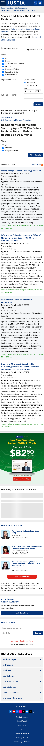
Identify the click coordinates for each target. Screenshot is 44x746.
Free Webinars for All (11, 525)
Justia (3, 8)
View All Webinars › (22, 576)
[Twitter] (30, 711)
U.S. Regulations (21, 8)
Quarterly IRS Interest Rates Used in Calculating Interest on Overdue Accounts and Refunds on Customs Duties (20, 367)
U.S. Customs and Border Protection (16, 120)
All (6, 58)
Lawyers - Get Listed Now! (22, 641)
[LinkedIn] (10, 711)
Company (22, 725)
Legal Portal (22, 721)
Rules (7, 61)
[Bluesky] (27, 711)
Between (31, 82)
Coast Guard (6, 117)
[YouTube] (14, 711)
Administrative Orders (14, 64)
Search (38, 104)
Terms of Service (22, 733)
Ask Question (22, 613)
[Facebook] (17, 711)
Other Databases (11, 692)
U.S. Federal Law (10, 681)
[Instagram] (20, 711)
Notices (8, 66)
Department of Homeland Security (13, 10)
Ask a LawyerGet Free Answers (10, 600)
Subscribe (36, 164)
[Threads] (23, 711)
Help (22, 729)
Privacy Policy (22, 738)
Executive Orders (12, 72)
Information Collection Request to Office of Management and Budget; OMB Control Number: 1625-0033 (21, 238)
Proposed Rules (12, 69)
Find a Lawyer (8, 622)
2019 (28, 10)
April (33, 10)
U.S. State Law (9, 687)
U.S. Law (10, 8)
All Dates (31, 79)
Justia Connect (22, 717)
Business (7, 670)
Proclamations (11, 74)
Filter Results (35, 155)
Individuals (8, 665)
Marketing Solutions (12, 698)
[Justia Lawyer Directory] (33, 711)
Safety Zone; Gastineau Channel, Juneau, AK (21, 170)
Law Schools (8, 676)
